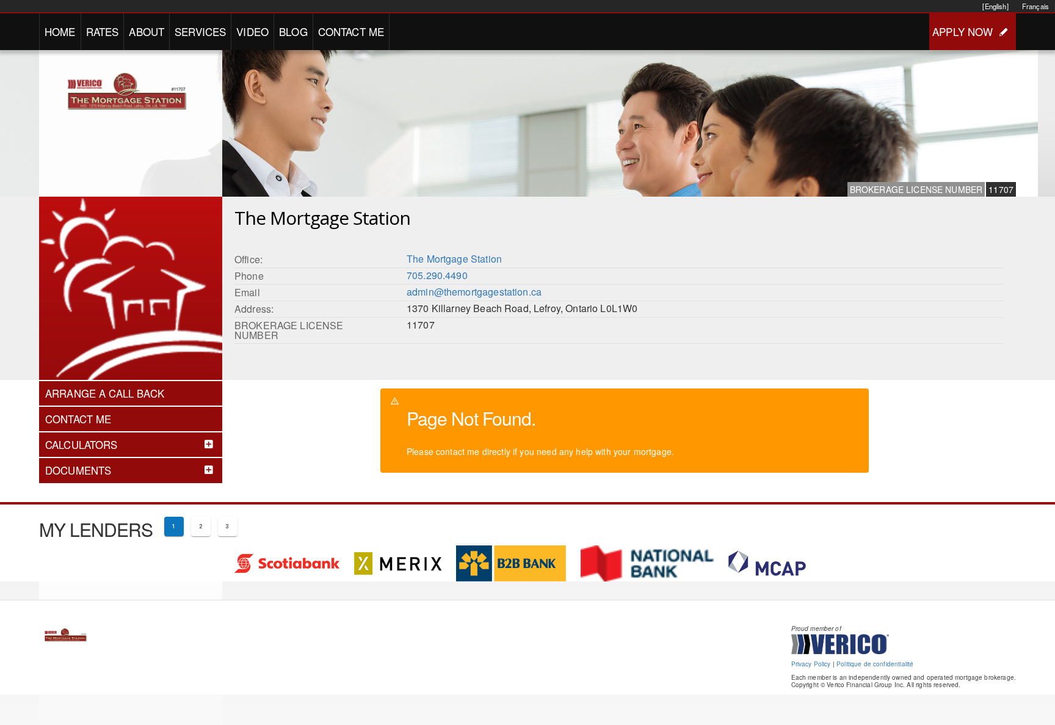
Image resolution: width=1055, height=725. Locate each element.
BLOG (293, 31)
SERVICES (200, 31)
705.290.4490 (437, 275)
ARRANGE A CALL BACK (104, 393)
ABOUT (146, 31)
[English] (995, 6)
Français (1035, 6)
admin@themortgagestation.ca (474, 292)
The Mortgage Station (454, 259)
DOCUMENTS (78, 470)
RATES (102, 31)
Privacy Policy (811, 664)
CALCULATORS (81, 444)
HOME (60, 31)
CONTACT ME (351, 31)
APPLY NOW (962, 31)
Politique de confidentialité (874, 664)
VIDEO (252, 31)
